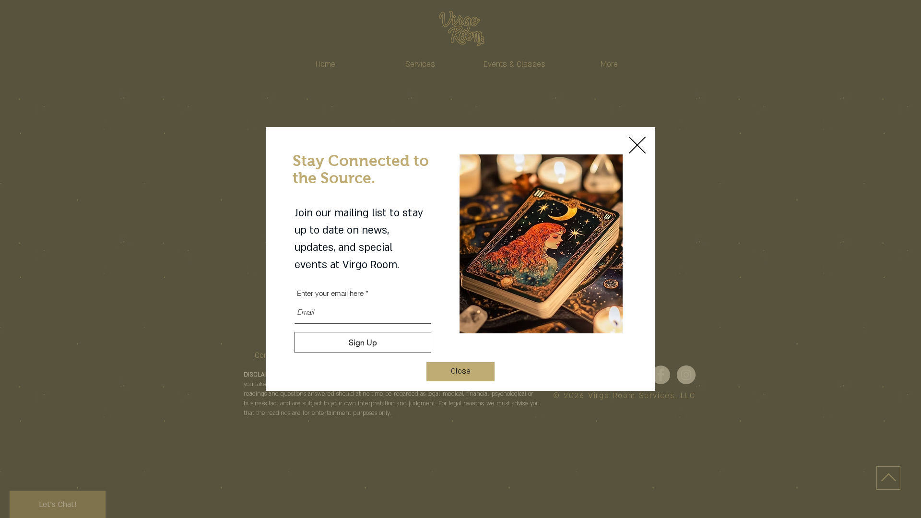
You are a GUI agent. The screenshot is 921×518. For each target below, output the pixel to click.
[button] (460, 371)
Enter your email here (330, 293)
